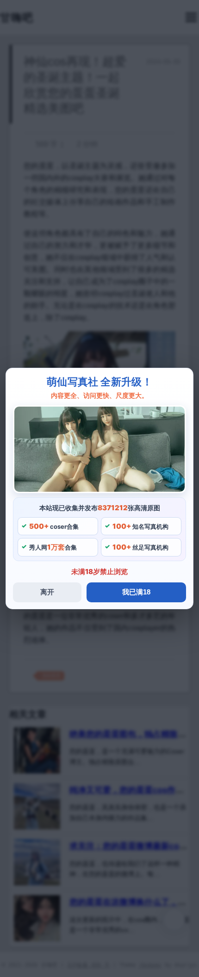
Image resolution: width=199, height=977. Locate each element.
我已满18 (136, 592)
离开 (47, 592)
